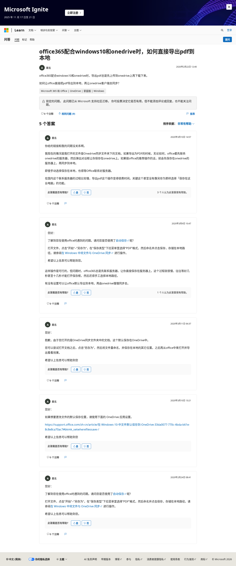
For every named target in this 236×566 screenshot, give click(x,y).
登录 (229, 30)
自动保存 (121, 240)
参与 (128, 559)
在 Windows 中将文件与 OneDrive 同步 (86, 253)
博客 (117, 559)
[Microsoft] (6, 30)
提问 (227, 39)
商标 (203, 559)
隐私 (137, 559)
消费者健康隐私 (155, 559)
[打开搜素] (222, 30)
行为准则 (189, 559)
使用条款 (175, 559)
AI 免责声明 (90, 559)
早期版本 (106, 559)
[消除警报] (229, 7)
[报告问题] (66, 203)
